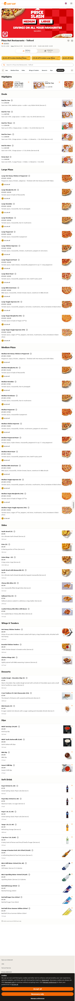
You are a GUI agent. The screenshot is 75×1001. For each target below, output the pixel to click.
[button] (8, 3)
